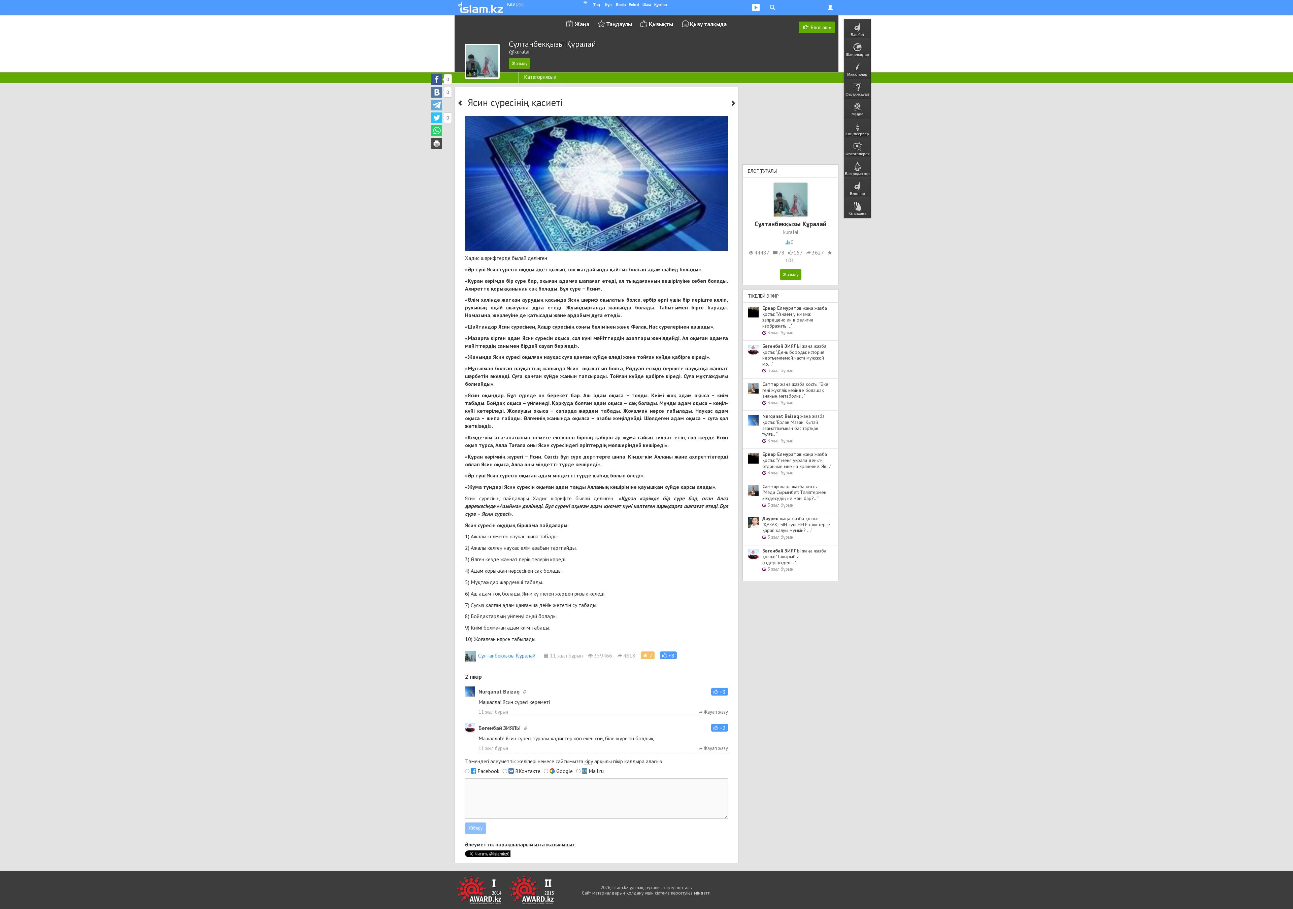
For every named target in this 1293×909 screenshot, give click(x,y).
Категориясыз (540, 76)
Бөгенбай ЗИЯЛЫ (499, 728)
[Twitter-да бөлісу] (436, 117)
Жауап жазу (715, 712)
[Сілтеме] (524, 692)
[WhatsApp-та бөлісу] (436, 130)
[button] (668, 655)
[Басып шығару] (436, 143)
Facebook (488, 771)
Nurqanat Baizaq (499, 691)
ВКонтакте (527, 771)
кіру (589, 761)
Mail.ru (596, 771)
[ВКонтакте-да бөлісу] (436, 92)
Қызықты (661, 24)
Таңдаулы (619, 24)
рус (520, 3)
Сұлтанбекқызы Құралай (506, 655)
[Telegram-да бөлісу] (436, 105)
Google (564, 771)
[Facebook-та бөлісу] (436, 79)
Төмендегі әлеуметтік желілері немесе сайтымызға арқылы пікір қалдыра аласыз (563, 761)
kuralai (790, 232)
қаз (511, 3)
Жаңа (582, 24)
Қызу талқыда (708, 24)
